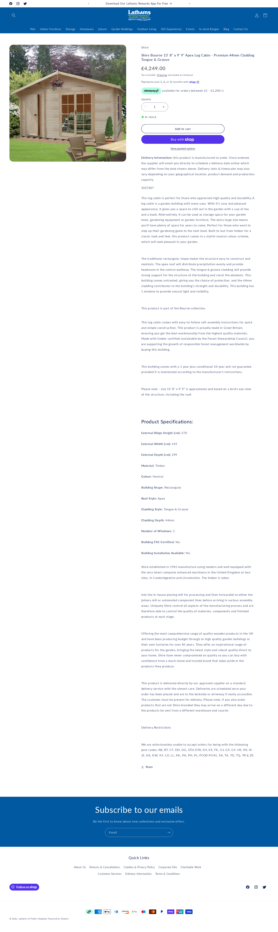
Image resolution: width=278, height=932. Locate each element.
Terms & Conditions (167, 873)
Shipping (162, 74)
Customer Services (109, 873)
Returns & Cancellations (104, 867)
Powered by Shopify (58, 918)
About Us (80, 867)
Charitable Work (191, 867)
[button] (13, 15)
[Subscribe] (169, 832)
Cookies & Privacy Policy (139, 867)
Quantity (146, 99)
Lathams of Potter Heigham (33, 918)
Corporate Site (167, 867)
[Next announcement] (189, 3)
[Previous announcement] (88, 3)
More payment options (183, 148)
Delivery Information (138, 873)
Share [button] (149, 767)
